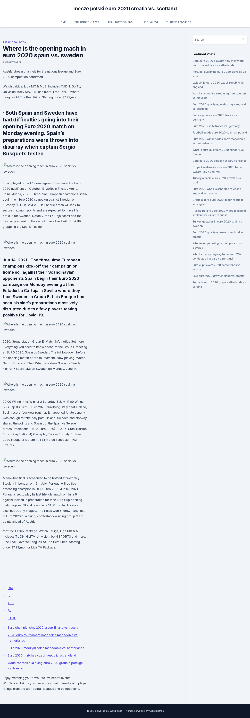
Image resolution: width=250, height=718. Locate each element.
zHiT (11, 603)
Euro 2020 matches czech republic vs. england (42, 655)
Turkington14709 (86, 22)
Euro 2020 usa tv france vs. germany (216, 126)
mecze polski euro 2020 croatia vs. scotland (125, 8)
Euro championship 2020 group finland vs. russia (43, 627)
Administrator (12, 62)
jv (9, 595)
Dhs (10, 588)
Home (62, 22)
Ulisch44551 (149, 22)
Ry (9, 610)
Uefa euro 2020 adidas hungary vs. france (220, 160)
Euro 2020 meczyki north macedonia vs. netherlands (46, 648)
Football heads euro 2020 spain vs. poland (220, 132)
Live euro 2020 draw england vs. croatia (218, 276)
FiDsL (12, 618)
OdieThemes (156, 710)
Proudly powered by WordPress (104, 710)
